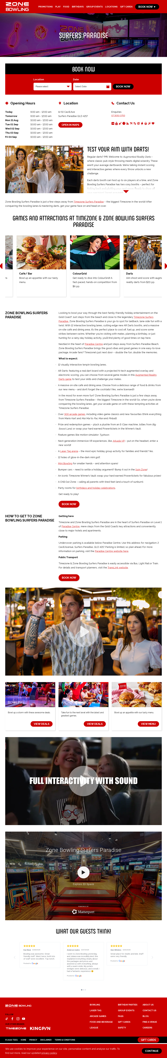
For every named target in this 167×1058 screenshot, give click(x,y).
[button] (15, 957)
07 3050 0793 (118, 115)
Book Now (123, 86)
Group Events (94, 6)
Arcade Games (98, 1031)
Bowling (95, 1019)
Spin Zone (141, 469)
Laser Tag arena (69, 451)
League (94, 1042)
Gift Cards (126, 6)
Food (66, 6)
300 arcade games (74, 414)
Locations (111, 6)
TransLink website (118, 567)
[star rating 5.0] (39, 946)
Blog (146, 1031)
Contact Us (149, 1025)
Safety (122, 1042)
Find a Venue (150, 1037)
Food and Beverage (101, 1037)
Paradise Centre (94, 344)
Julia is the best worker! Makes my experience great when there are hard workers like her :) (38, 956)
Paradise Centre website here (111, 551)
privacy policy (49, 1053)
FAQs (120, 1031)
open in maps (70, 124)
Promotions (45, 6)
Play (58, 6)
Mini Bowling (65, 463)
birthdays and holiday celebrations (95, 488)
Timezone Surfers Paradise (89, 201)
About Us (148, 1019)
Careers (147, 1042)
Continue (152, 1051)
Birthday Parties (127, 1019)
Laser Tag (95, 1025)
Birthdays (78, 6)
